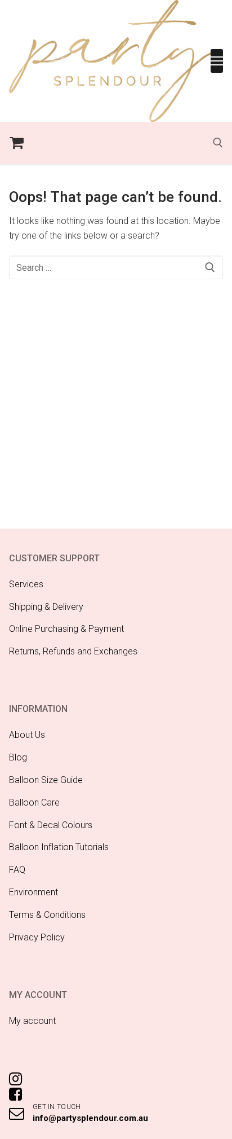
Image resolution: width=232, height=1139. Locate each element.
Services (26, 584)
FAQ (17, 869)
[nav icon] (217, 61)
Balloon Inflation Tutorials (59, 847)
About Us (27, 734)
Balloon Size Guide (46, 780)
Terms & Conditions (47, 914)
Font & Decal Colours (50, 825)
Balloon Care (34, 802)
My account (32, 1020)
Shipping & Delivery (46, 606)
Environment (33, 892)
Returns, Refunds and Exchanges (73, 651)
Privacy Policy (37, 937)
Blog (18, 757)
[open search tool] (218, 143)
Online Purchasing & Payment (66, 628)
